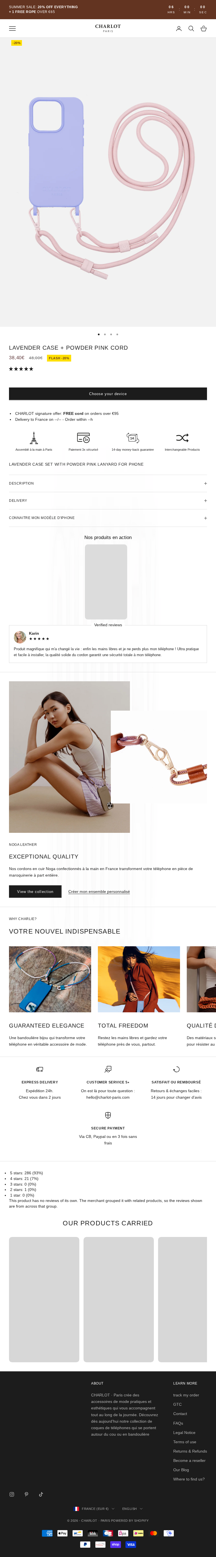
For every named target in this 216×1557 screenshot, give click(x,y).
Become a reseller (189, 1460)
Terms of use (184, 1442)
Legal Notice (184, 1432)
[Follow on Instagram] (12, 1494)
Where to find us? (189, 1479)
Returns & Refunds (190, 1451)
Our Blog (181, 1470)
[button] (21, 369)
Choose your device (108, 394)
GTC (177, 1404)
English (129, 1508)
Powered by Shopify (130, 1520)
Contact (180, 1413)
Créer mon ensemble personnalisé (99, 891)
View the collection (35, 892)
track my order (186, 1395)
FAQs (178, 1423)
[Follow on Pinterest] (26, 1494)
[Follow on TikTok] (41, 1494)
